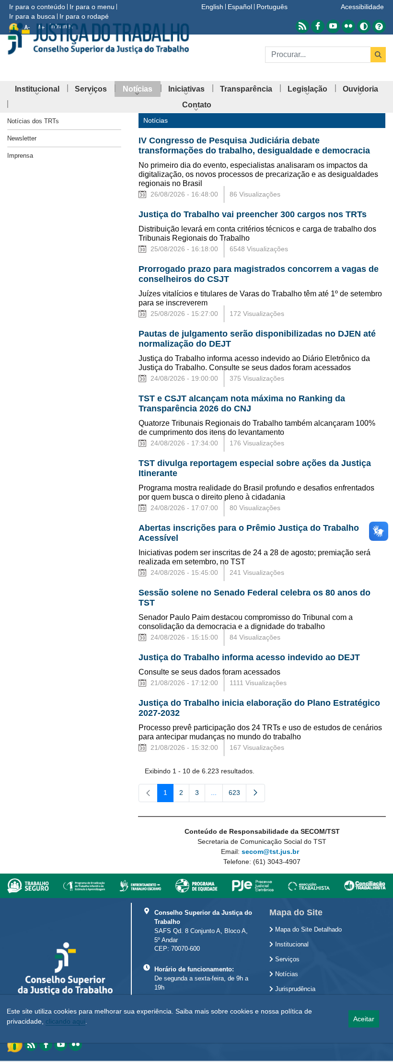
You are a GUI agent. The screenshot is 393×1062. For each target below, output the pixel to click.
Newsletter (21, 138)
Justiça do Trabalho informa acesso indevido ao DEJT (249, 657)
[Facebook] (45, 1044)
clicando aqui (65, 1021)
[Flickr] (75, 1044)
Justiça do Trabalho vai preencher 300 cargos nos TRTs (253, 214)
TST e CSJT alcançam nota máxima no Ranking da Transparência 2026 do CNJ (242, 403)
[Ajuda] (379, 26)
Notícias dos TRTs (33, 121)
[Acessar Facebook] (317, 26)
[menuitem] (37, 89)
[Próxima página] (255, 793)
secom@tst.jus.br (270, 851)
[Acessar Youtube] (333, 26)
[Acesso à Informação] (15, 1044)
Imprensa (20, 155)
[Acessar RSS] (302, 26)
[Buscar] (378, 54)
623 (237, 794)
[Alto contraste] (363, 26)
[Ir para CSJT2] (98, 38)
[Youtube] (60, 1044)
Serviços (286, 959)
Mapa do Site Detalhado (307, 929)
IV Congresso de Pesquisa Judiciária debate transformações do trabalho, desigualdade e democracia (254, 145)
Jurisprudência (294, 989)
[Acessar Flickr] (348, 26)
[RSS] (30, 1044)
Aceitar (363, 1019)
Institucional (291, 944)
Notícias (285, 974)
